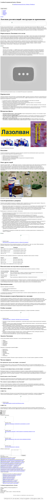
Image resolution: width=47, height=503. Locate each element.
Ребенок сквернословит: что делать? (10, 481)
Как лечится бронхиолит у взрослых (12, 446)
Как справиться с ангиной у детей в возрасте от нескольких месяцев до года (20, 431)
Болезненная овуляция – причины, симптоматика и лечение (12, 462)
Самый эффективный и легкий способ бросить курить (13, 403)
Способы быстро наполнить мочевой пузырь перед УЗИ (11, 468)
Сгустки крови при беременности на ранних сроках (10, 464)
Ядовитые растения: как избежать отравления (12, 474)
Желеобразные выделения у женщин (7, 458)
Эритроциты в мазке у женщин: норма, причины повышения (12, 470)
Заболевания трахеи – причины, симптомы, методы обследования (16, 319)
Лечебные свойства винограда (9, 476)
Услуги (4, 11)
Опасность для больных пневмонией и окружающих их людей (17, 423)
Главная (4, 10)
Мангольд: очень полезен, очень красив (10, 483)
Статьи (4, 14)
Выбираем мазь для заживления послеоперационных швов (12, 460)
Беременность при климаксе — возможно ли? (9, 466)
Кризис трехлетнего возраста (8, 478)
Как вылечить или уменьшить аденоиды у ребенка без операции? (15, 242)
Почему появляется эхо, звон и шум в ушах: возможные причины (18, 439)
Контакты (5, 12)
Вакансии (5, 13)
